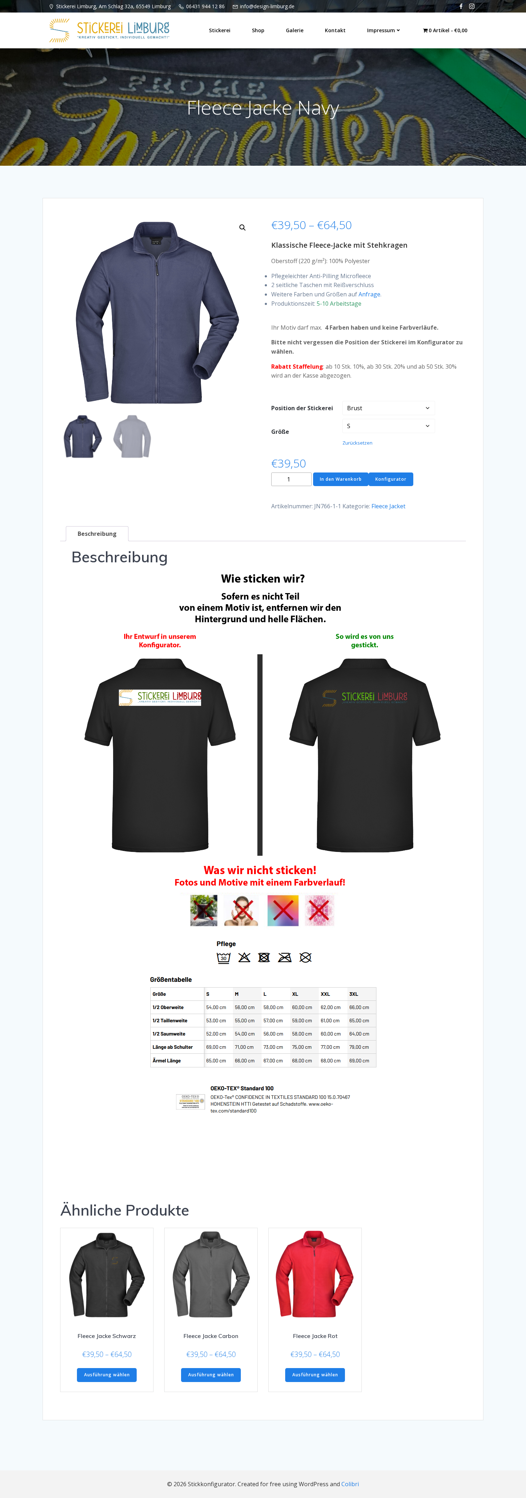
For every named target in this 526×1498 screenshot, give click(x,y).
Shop (258, 30)
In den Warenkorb (341, 479)
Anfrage (369, 294)
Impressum (381, 30)
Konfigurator (390, 479)
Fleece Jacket (388, 506)
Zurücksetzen (357, 443)
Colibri (350, 1484)
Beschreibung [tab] (97, 534)
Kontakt (335, 30)
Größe (280, 432)
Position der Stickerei (302, 408)
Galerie (294, 30)
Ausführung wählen (107, 1375)
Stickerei (219, 30)
